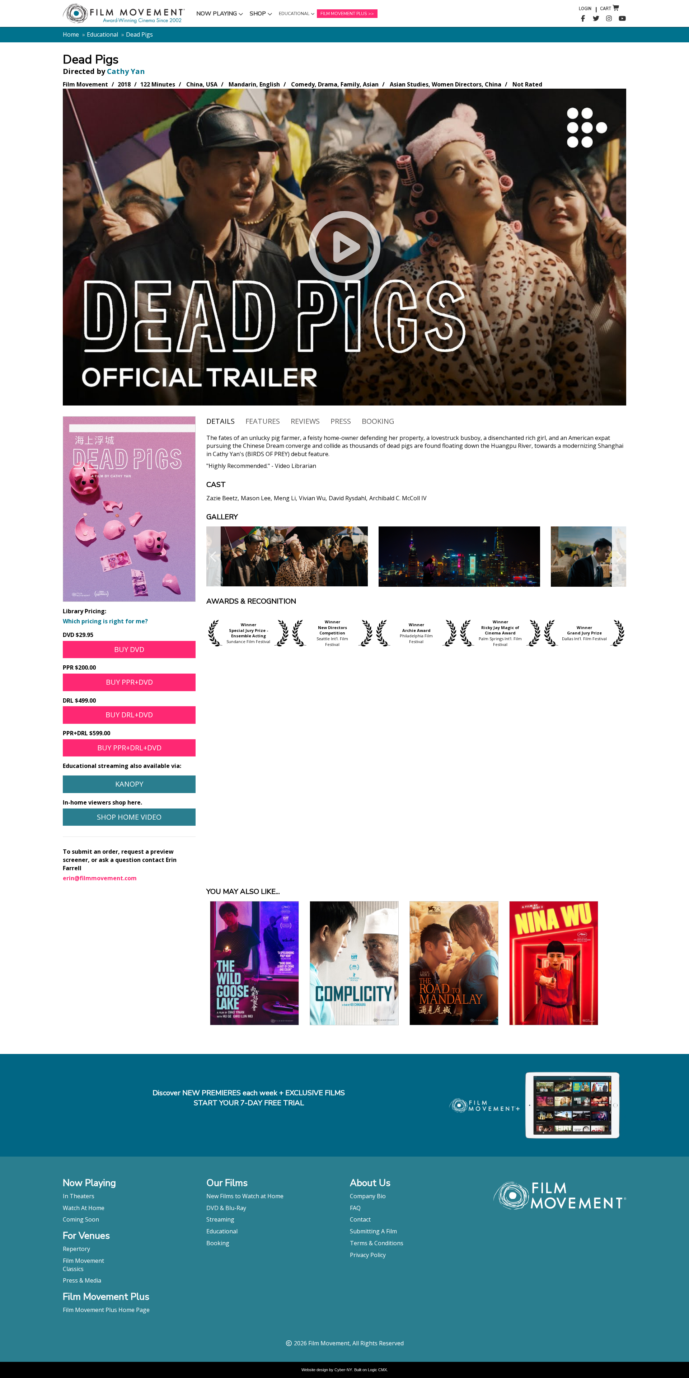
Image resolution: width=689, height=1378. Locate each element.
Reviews (305, 421)
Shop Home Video (129, 817)
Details (220, 421)
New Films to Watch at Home (244, 1196)
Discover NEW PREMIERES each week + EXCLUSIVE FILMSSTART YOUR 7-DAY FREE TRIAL (249, 1098)
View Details (254, 962)
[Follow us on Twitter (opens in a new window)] (596, 18)
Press (341, 421)
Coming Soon (81, 1219)
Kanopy (129, 784)
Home (71, 34)
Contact (360, 1219)
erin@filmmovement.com (100, 878)
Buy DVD (129, 649)
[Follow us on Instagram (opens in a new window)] (609, 18)
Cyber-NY (343, 1370)
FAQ (355, 1208)
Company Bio (368, 1196)
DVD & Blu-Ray (226, 1208)
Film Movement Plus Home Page (106, 1310)
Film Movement (83, 1261)
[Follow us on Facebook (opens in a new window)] (583, 18)
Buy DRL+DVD (129, 715)
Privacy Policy (368, 1255)
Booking (378, 421)
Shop (262, 15)
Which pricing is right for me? (105, 621)
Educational (293, 15)
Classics (73, 1269)
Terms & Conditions (376, 1243)
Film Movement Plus (343, 14)
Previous (213, 556)
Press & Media (82, 1280)
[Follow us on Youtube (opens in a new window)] (622, 18)
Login (585, 8)
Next (619, 556)
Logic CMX (377, 1370)
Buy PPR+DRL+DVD (129, 748)
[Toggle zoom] (287, 556)
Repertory (76, 1249)
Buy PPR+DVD (129, 682)
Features (262, 421)
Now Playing (216, 15)
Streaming (220, 1219)
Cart (605, 8)
